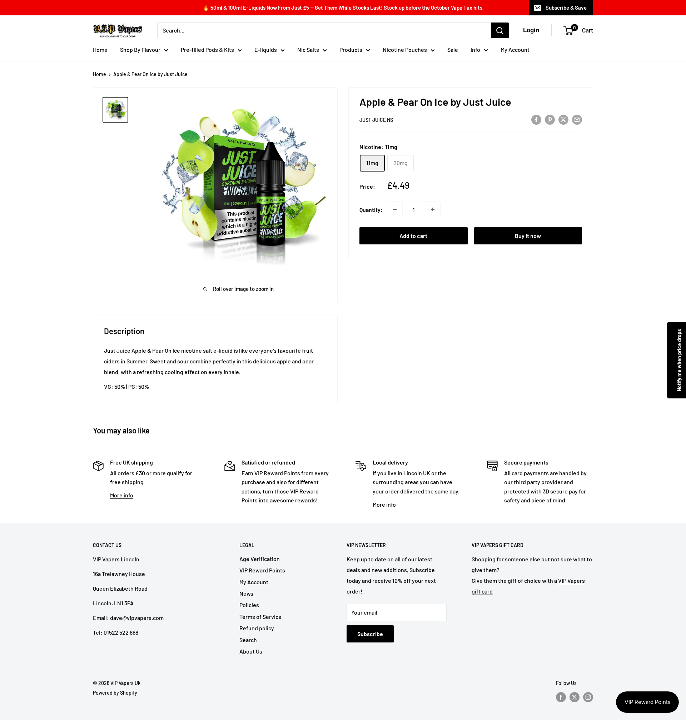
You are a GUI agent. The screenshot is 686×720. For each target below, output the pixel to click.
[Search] (500, 30)
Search (248, 639)
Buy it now (528, 235)
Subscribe (370, 633)
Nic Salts (308, 49)
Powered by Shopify (115, 693)
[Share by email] (577, 119)
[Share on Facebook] (536, 119)
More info (121, 495)
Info (475, 49)
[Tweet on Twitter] (563, 119)
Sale (452, 49)
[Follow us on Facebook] (561, 697)
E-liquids (265, 49)
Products (350, 49)
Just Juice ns (376, 120)
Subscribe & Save (566, 7)
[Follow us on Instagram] (588, 697)
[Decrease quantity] (394, 209)
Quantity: (371, 209)
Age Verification (259, 558)
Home (100, 49)
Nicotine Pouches (405, 49)
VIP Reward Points (262, 570)
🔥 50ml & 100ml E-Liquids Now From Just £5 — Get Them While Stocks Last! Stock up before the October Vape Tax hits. (343, 7)
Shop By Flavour (140, 49)
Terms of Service (260, 616)
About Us (250, 651)
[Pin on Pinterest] (550, 119)
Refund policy (256, 628)
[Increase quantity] (432, 209)
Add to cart (413, 235)
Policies (249, 604)
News (246, 593)
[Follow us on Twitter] (575, 697)
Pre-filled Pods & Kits (207, 49)
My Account (515, 49)
